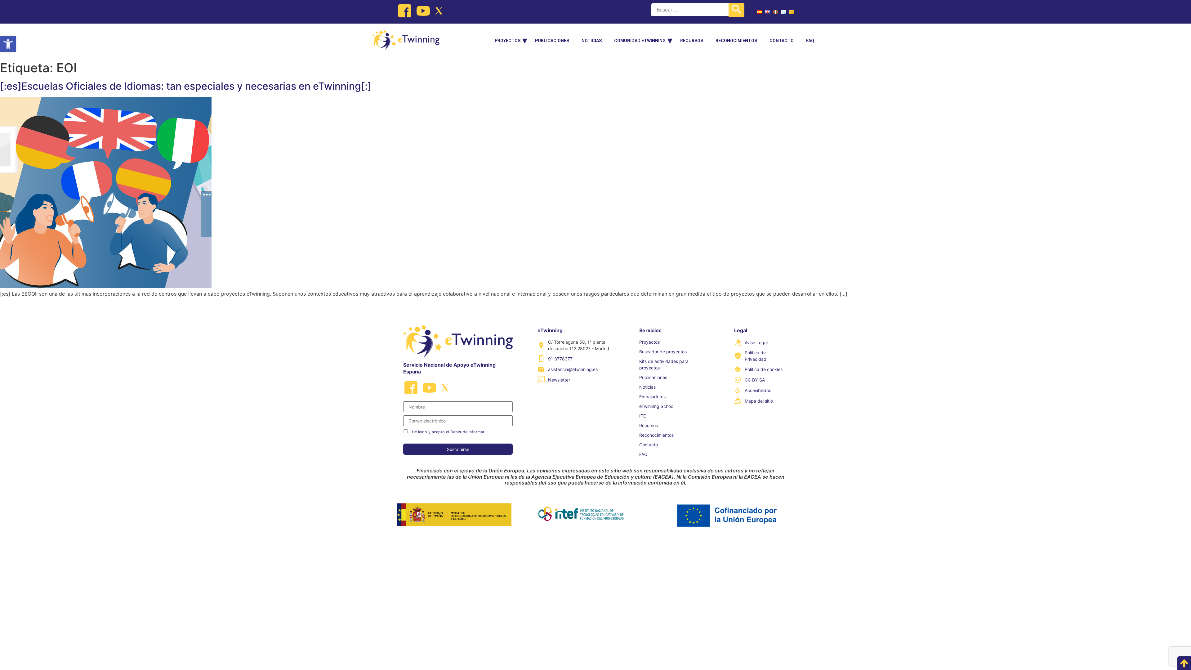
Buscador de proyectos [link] (663, 351)
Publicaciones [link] (552, 40)
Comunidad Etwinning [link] (640, 40)
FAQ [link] (810, 40)
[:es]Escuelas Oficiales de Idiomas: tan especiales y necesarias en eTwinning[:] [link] (185, 86)
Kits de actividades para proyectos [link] (664, 364)
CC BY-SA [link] (755, 379)
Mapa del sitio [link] (759, 401)
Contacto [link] (781, 40)
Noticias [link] (592, 40)
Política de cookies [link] (764, 369)
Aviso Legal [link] (756, 342)
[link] (8, 44)
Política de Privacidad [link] (755, 356)
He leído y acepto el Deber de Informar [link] (448, 432)
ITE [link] (642, 415)
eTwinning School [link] (656, 406)
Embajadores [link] (652, 396)
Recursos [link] (691, 40)
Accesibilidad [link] (758, 390)
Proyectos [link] (507, 40)
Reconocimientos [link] (736, 40)
